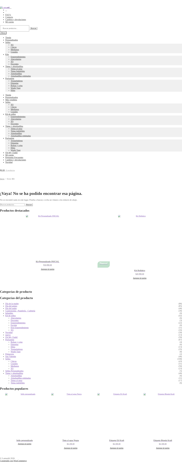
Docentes (15, 64)
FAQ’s (8, 15)
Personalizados (11, 40)
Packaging (9, 78)
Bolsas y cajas (17, 85)
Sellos (7, 42)
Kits (7, 54)
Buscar (33, 28)
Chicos (14, 47)
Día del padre (11, 308)
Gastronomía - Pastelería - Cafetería (20, 311)
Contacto (9, 17)
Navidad (9, 162)
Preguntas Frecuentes (14, 157)
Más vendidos (11, 100)
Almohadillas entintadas (21, 76)
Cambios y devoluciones (15, 19)
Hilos (13, 90)
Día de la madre (12, 303)
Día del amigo (11, 306)
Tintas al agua (16, 69)
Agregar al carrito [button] (47, 269)
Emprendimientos (18, 57)
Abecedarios (16, 59)
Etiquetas (14, 83)
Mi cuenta (9, 22)
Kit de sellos (10, 114)
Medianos (15, 49)
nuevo (8, 335)
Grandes (14, 52)
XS (12, 45)
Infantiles (9, 313)
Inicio (2, 179)
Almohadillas (16, 73)
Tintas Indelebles (18, 71)
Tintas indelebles (18, 131)
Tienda (8, 37)
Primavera (9, 354)
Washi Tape (16, 88)
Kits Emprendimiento (20, 328)
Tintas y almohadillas (14, 66)
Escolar (14, 325)
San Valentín (10, 356)
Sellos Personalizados (14, 371)
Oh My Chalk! (11, 153)
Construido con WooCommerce (13, 461)
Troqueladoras (17, 81)
